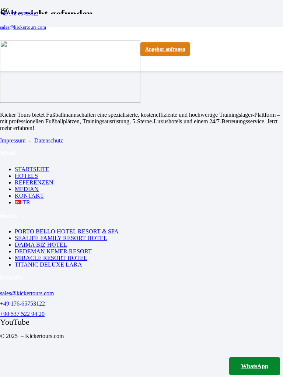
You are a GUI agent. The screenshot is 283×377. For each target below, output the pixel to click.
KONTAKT (29, 196)
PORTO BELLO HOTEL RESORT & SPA (67, 231)
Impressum (13, 140)
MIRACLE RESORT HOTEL (51, 258)
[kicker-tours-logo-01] (70, 101)
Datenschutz (48, 140)
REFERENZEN (34, 182)
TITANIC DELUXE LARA (48, 264)
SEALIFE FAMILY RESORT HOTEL (61, 238)
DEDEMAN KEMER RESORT (53, 251)
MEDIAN (27, 189)
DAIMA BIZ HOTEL (41, 245)
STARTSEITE (32, 169)
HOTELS (26, 176)
